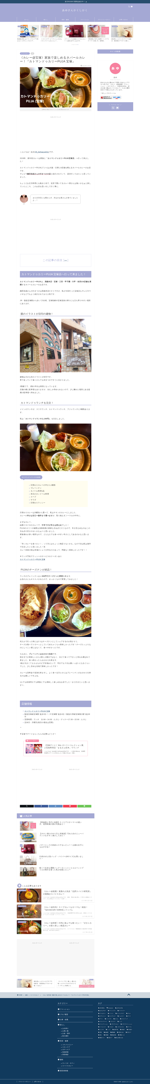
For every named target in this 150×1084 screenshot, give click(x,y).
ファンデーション (104, 1024)
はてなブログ (103, 1010)
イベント (111, 1013)
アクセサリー (103, 1013)
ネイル (116, 1018)
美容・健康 (65, 19)
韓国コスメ (102, 1037)
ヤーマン (130, 1026)
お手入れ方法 (120, 1008)
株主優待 (65, 1036)
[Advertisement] (55, 133)
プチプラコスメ (114, 1024)
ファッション (85, 19)
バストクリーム (103, 1021)
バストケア (112, 1021)
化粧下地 (116, 1029)
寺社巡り (130, 1029)
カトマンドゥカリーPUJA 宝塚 (32, 559)
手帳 (101, 1032)
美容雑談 (65, 1054)
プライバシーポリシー (104, 20)
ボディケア (66, 1049)
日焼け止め (121, 1032)
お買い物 (65, 1031)
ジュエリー (121, 1016)
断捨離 (113, 1032)
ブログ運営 (64, 1014)
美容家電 (65, 1052)
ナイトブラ (108, 1018)
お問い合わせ (123, 19)
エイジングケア (120, 1013)
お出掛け (65, 1028)
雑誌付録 (114, 1035)
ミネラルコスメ (120, 1026)
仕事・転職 (64, 1019)
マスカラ (111, 1026)
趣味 (26, 995)
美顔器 (106, 1035)
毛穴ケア (129, 1032)
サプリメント (103, 1016)
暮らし (46, 19)
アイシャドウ (112, 1010)
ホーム (26, 19)
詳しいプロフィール (109, 93)
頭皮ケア (110, 1037)
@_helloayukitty (42, 152)
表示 (65, 260)
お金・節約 (66, 1033)
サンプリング (112, 1016)
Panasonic (110, 1008)
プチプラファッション (127, 1024)
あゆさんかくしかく (75, 10)
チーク (129, 1016)
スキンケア (66, 1047)
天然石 (123, 1029)
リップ (108, 1029)
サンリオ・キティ (68, 1063)
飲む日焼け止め (119, 1037)
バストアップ (125, 1018)
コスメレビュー (67, 1044)
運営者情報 (64, 1071)
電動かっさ (122, 1035)
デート (101, 1018)
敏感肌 (106, 1032)
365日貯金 (102, 1008)
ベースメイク (103, 1026)
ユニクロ (102, 1029)
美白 (101, 1035)
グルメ (129, 1013)
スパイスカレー (25, 53)
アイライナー (122, 1010)
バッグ (120, 1021)
